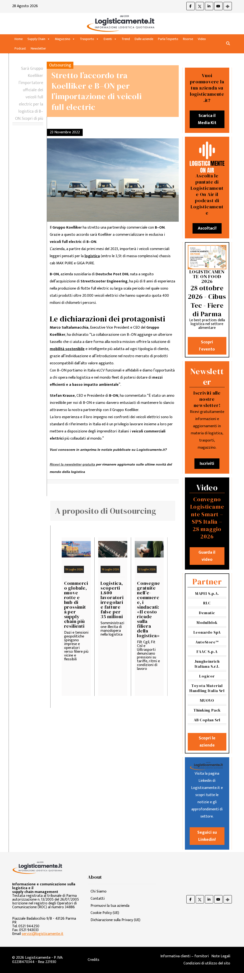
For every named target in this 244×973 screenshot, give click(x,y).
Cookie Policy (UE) (105, 913)
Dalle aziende (144, 39)
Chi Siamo (99, 891)
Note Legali (220, 956)
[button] (228, 43)
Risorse (188, 39)
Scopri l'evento (207, 346)
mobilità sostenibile (67, 349)
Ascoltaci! (207, 228)
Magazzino (62, 39)
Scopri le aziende (207, 742)
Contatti (98, 898)
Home (19, 39)
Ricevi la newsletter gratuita (72, 464)
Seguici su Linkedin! (207, 836)
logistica (92, 256)
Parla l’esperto (168, 39)
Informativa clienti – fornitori (184, 956)
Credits (93, 960)
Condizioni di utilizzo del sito (206, 963)
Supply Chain (36, 39)
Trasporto (87, 39)
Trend (126, 39)
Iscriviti (207, 463)
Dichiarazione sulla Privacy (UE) (115, 920)
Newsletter (38, 48)
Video (202, 39)
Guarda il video (206, 556)
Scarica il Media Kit (207, 119)
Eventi (108, 39)
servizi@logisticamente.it (42, 934)
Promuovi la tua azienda (110, 906)
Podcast (20, 48)
